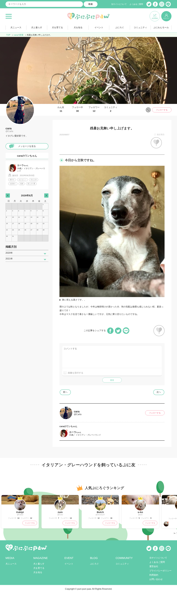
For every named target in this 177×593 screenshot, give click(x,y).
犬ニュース (15, 27)
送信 (112, 380)
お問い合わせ (156, 579)
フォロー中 (77, 109)
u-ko (140, 512)
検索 (90, 4)
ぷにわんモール (161, 27)
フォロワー (94, 109)
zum (60, 512)
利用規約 (153, 575)
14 (18, 518)
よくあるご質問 (136, 4)
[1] (20, 509)
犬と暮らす (36, 27)
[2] (60, 509)
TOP (8, 35)
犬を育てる (57, 27)
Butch (100, 512)
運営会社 (153, 566)
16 (111, 518)
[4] (140, 509)
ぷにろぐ (119, 27)
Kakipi (20, 512)
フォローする (162, 110)
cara (9, 128)
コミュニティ (140, 27)
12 (31, 518)
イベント (98, 27)
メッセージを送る (27, 146)
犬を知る (78, 27)
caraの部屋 (18, 35)
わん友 (61, 109)
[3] (100, 509)
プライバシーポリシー (160, 570)
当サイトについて (119, 4)
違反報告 (161, 134)
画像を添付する (75, 373)
